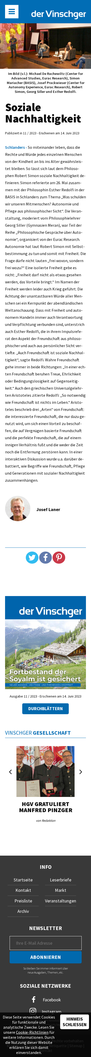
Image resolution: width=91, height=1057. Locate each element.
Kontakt (23, 890)
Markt (60, 890)
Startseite (23, 880)
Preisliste (23, 901)
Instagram (51, 1011)
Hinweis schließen (74, 1021)
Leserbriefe (60, 880)
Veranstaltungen (60, 901)
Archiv (23, 911)
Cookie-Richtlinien (32, 1032)
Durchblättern (45, 708)
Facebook (51, 999)
